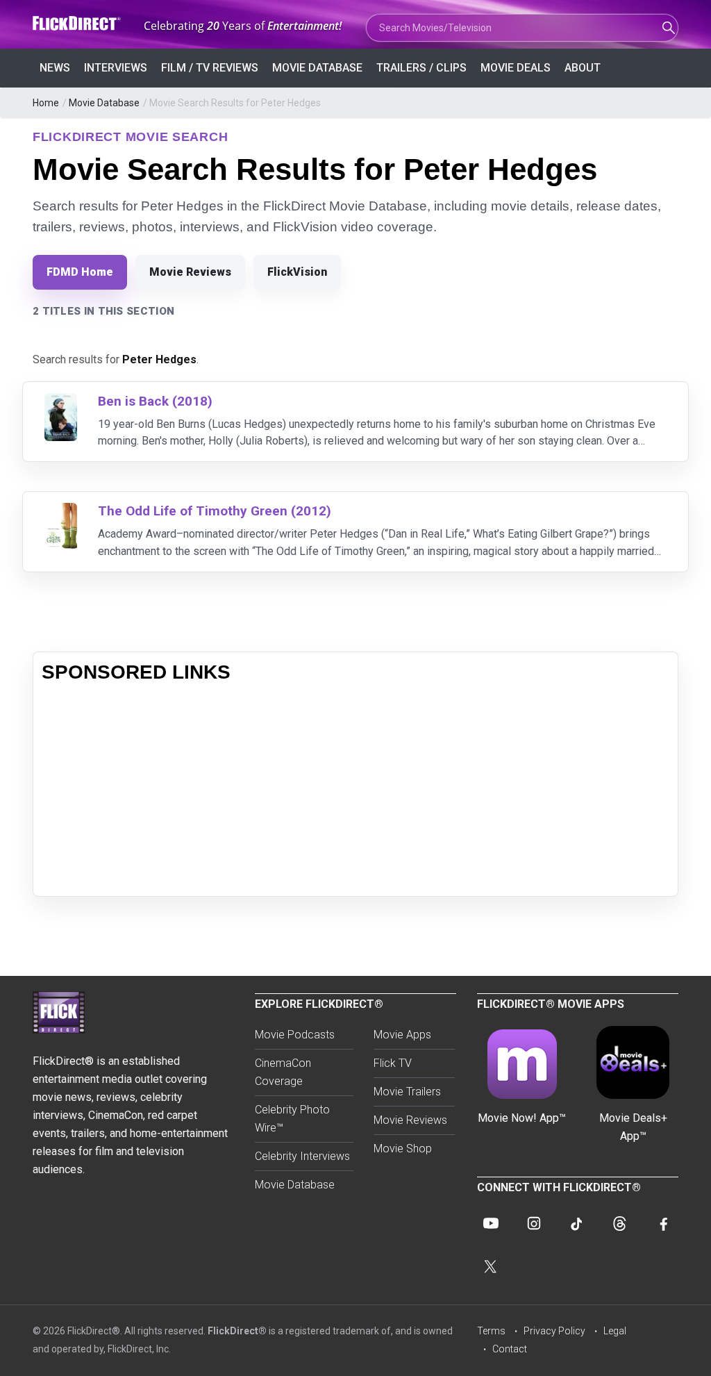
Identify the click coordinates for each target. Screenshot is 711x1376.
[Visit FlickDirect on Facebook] (663, 1223)
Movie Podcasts (295, 1034)
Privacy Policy (554, 1330)
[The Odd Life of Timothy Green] (60, 511)
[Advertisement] (355, 790)
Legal (614, 1330)
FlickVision (297, 272)
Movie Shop (403, 1148)
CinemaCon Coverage (283, 1072)
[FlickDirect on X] (491, 1266)
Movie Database (317, 67)
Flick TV (393, 1063)
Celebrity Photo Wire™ (292, 1118)
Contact (509, 1348)
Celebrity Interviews (302, 1156)
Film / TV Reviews (209, 67)
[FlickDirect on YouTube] (491, 1223)
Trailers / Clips (421, 67)
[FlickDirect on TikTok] (577, 1223)
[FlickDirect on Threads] (620, 1223)
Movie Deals (515, 67)
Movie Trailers (407, 1091)
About (582, 67)
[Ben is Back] (60, 401)
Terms (491, 1330)
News (55, 67)
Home (46, 102)
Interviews (115, 67)
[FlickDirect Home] (78, 23)
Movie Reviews (190, 272)
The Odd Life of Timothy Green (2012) (214, 511)
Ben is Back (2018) (155, 401)
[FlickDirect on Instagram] (534, 1223)
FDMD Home (80, 272)
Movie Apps (402, 1034)
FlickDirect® (237, 1330)
